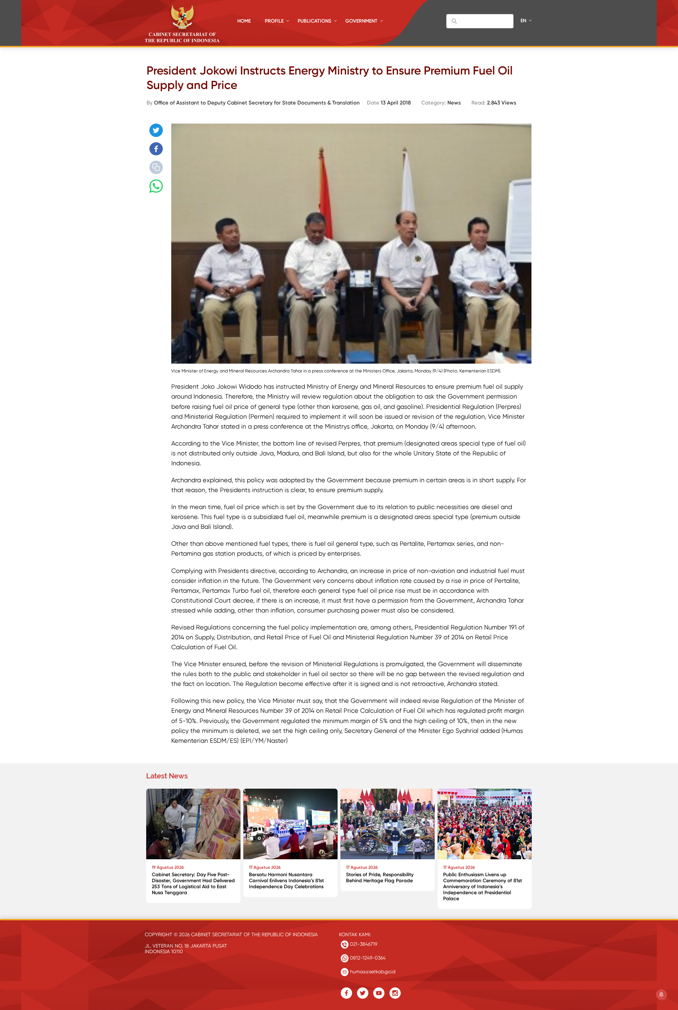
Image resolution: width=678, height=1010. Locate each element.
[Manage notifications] (661, 994)
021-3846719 (363, 944)
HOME (244, 21)
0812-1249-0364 (367, 958)
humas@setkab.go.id (372, 971)
